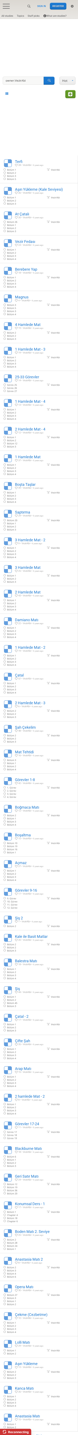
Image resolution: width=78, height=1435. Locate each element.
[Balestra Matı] (39, 969)
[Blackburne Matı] (39, 1156)
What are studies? (56, 15)
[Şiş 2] (39, 921)
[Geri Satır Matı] (39, 1184)
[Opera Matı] (39, 1294)
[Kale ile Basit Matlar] (39, 942)
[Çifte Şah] (39, 1048)
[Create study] (70, 94)
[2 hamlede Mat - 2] (39, 1104)
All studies (7, 15)
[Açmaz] (39, 870)
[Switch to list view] (7, 93)
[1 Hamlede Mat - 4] (39, 409)
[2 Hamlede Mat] (39, 600)
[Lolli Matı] (39, 1347)
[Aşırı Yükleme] (39, 1370)
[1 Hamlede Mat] (39, 464)
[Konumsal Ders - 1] (39, 1211)
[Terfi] (39, 169)
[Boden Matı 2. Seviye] (39, 1239)
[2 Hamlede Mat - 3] (39, 709)
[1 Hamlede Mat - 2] (39, 655)
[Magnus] (39, 304)
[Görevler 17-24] (39, 1130)
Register (58, 6)
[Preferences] (72, 6)
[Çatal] (39, 683)
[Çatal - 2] (39, 1022)
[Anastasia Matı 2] (39, 1267)
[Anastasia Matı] (39, 1420)
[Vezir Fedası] (39, 249)
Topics (20, 15)
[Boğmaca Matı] (39, 815)
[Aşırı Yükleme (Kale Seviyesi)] (39, 195)
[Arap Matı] (39, 1076)
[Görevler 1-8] (39, 787)
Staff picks (34, 15)
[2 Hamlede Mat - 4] (39, 437)
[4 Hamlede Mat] (39, 330)
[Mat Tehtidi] (39, 759)
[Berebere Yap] (39, 277)
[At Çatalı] (39, 221)
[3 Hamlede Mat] (39, 574)
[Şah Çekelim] (39, 733)
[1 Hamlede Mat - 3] (39, 357)
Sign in (41, 6)
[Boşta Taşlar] (39, 492)
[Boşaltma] (39, 842)
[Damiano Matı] (39, 627)
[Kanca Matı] (39, 1396)
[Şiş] (39, 996)
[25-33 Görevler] (39, 383)
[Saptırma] (39, 520)
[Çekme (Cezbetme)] (39, 1322)
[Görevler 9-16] (39, 898)
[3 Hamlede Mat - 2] (39, 547)
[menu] (67, 81)
